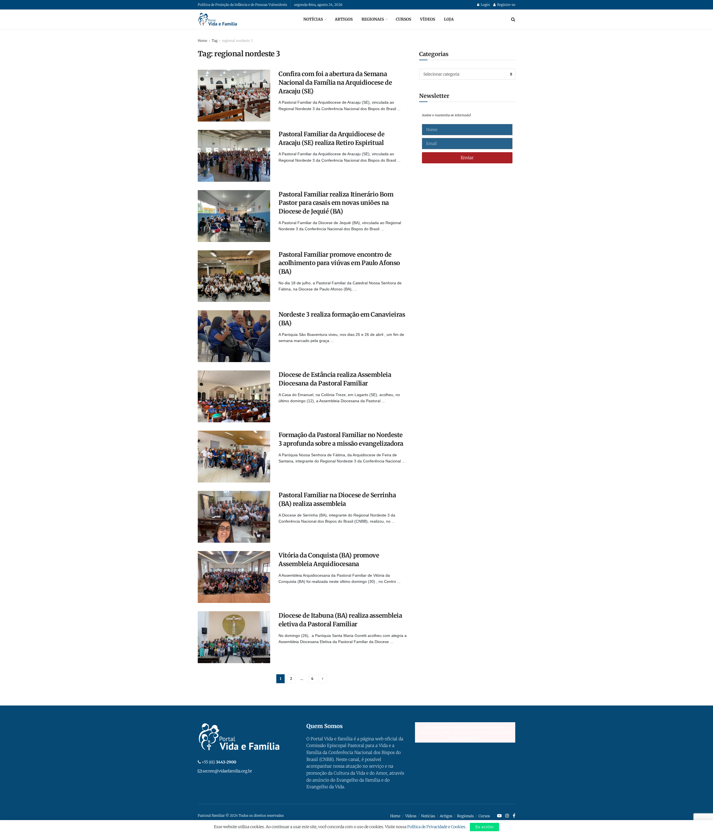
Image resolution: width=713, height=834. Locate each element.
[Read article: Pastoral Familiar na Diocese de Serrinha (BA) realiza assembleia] (234, 517)
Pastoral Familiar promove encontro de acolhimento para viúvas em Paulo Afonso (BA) (339, 263)
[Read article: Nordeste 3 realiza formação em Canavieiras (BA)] (234, 336)
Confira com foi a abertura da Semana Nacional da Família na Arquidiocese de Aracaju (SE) (335, 82)
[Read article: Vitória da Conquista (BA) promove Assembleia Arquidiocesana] (234, 577)
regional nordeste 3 (237, 40)
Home (202, 40)
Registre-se (505, 5)
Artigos (344, 19)
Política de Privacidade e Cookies (436, 826)
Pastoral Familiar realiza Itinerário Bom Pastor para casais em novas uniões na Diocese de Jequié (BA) (336, 202)
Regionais (373, 19)
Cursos (403, 19)
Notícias (313, 19)
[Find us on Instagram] (507, 816)
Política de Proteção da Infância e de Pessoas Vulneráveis (242, 5)
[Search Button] (513, 19)
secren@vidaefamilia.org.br (227, 771)
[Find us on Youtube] (499, 816)
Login (485, 5)
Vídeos (427, 19)
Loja (449, 19)
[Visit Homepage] (218, 19)
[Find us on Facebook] (514, 816)
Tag (215, 40)
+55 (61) (219, 762)
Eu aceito (484, 827)
